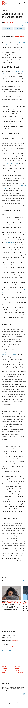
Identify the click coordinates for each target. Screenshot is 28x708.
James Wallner (9, 23)
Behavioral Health (11, 601)
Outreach (4, 670)
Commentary (4, 668)
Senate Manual (9, 242)
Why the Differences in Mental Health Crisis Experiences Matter (11, 607)
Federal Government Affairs (12, 33)
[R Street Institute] (4, 3)
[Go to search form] (19, 3)
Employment (16, 668)
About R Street (17, 666)
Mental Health (17, 602)
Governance (5, 34)
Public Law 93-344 (15, 151)
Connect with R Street (18, 672)
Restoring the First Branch (15, 34)
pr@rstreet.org (14, 640)
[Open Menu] (24, 3)
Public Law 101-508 (12, 163)
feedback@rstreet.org (7, 646)
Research (4, 666)
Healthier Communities (7, 602)
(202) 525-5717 (5, 644)
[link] (3, 650)
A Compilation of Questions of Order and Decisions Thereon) (13, 351)
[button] (19, 28)
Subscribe (24, 694)
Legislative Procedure (18, 36)
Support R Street (17, 670)
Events (3, 672)
